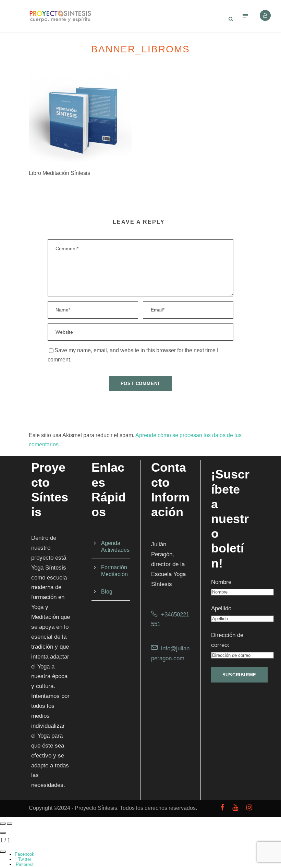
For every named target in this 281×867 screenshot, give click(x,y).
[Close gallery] (2, 833)
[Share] (2, 852)
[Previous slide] (2, 824)
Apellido (221, 608)
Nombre (221, 582)
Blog (106, 592)
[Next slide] (9, 824)
